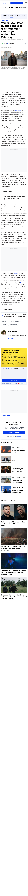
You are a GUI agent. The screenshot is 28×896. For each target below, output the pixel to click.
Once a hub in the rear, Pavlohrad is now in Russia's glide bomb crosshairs (13, 548)
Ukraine (4, 324)
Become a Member (16, 2)
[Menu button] (26, 3)
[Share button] (25, 43)
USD (23, 368)
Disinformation (13, 324)
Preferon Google (9, 43)
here (11, 17)
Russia (4, 321)
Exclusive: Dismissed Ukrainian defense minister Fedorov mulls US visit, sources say (14, 596)
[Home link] (14, 7)
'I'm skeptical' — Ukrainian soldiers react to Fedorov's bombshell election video (13, 572)
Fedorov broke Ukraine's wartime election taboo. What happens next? (13, 523)
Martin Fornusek (7, 47)
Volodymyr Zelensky (14, 321)
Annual (16, 368)
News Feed (4, 20)
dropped (22, 283)
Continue (14, 380)
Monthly (7, 368)
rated (8, 130)
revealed (18, 110)
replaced (15, 273)
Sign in (19, 436)
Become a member (14, 432)
